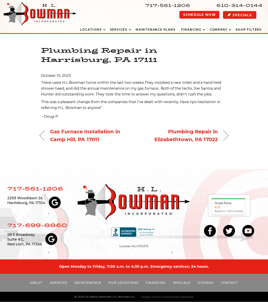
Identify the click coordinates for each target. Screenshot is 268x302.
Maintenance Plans (156, 29)
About (36, 283)
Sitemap (206, 283)
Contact (229, 283)
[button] (104, 29)
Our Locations (123, 283)
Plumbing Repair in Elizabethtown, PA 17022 (179, 135)
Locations (91, 29)
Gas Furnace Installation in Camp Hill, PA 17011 (85, 135)
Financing (191, 29)
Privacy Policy (150, 296)
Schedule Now (199, 15)
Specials (181, 283)
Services (118, 29)
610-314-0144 (239, 5)
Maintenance (88, 283)
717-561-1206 (167, 5)
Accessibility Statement (177, 296)
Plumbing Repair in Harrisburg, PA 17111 (99, 54)
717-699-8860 (37, 225)
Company (219, 29)
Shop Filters (249, 29)
